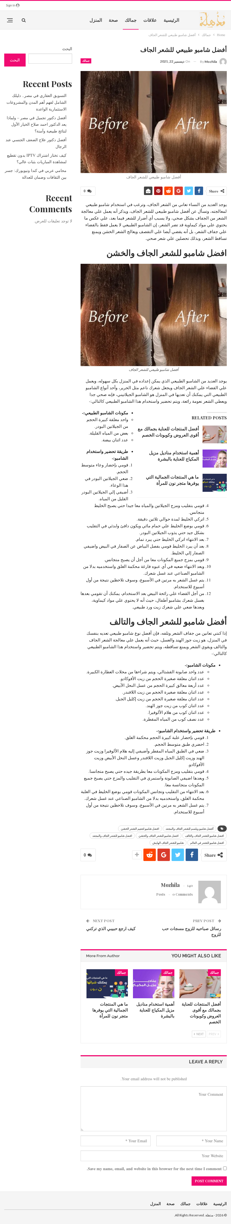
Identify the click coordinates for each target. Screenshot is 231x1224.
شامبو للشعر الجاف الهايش (168, 843)
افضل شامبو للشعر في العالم (207, 843)
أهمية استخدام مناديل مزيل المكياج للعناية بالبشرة (174, 456)
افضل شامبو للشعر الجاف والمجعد (112, 836)
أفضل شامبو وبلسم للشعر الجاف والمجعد (190, 829)
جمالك (131, 20)
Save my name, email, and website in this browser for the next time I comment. (154, 1169)
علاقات (150, 20)
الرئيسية (171, 20)
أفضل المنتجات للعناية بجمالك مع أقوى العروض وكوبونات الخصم (168, 432)
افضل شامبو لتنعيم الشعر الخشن (140, 829)
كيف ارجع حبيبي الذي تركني (111, 928)
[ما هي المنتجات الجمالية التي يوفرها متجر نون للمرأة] (215, 483)
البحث (67, 49)
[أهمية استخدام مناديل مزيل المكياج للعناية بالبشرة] (215, 459)
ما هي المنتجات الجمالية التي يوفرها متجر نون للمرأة (172, 480)
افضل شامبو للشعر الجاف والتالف (204, 836)
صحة (113, 20)
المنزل (96, 20)
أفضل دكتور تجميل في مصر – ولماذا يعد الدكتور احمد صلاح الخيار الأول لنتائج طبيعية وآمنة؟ (36, 124)
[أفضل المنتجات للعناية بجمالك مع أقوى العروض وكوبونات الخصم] (215, 435)
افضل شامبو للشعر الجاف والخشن (159, 836)
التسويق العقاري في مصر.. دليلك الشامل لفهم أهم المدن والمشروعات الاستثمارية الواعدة (36, 102)
